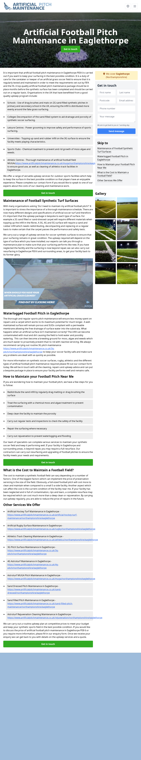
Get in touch (70, 49)
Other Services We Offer (110, 180)
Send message (116, 131)
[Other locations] (128, 6)
